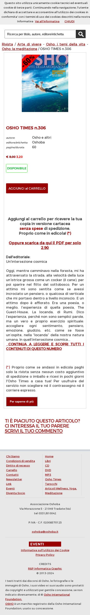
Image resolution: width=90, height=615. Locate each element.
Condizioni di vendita (20, 461)
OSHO (9, 604)
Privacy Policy (45, 555)
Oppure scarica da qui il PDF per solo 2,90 (45, 245)
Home (49, 456)
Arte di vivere (29, 44)
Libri (48, 461)
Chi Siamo (13, 456)
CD (47, 465)
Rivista (7, 44)
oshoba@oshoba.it (45, 531)
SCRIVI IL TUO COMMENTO (34, 431)
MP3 (48, 475)
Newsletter (14, 479)
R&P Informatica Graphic (45, 568)
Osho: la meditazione (19, 49)
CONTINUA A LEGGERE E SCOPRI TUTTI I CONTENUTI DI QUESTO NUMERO (45, 346)
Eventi (10, 488)
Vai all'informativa (47, 21)
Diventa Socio (15, 493)
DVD (48, 470)
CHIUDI (69, 21)
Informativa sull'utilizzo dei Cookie (45, 550)
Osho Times (53, 479)
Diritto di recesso (18, 465)
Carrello (11, 470)
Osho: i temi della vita (65, 44)
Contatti (12, 475)
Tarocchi (51, 484)
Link (9, 484)
